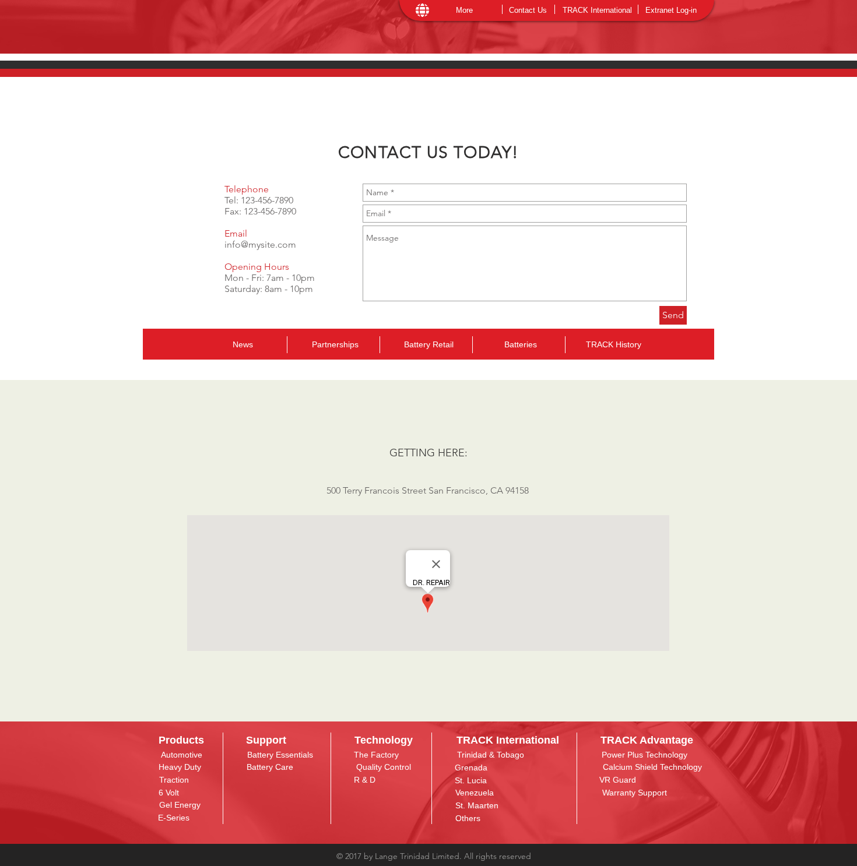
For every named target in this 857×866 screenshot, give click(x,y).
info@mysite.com (260, 244)
